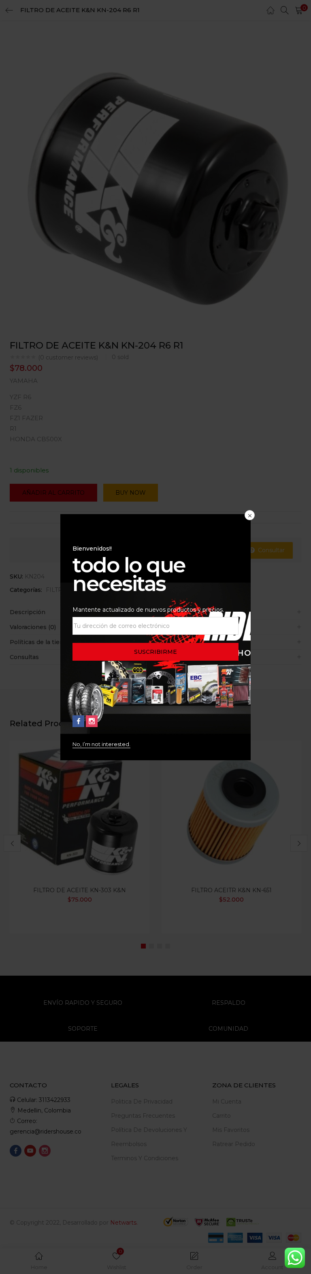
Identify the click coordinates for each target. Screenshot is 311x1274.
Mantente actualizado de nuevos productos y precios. (148, 609)
